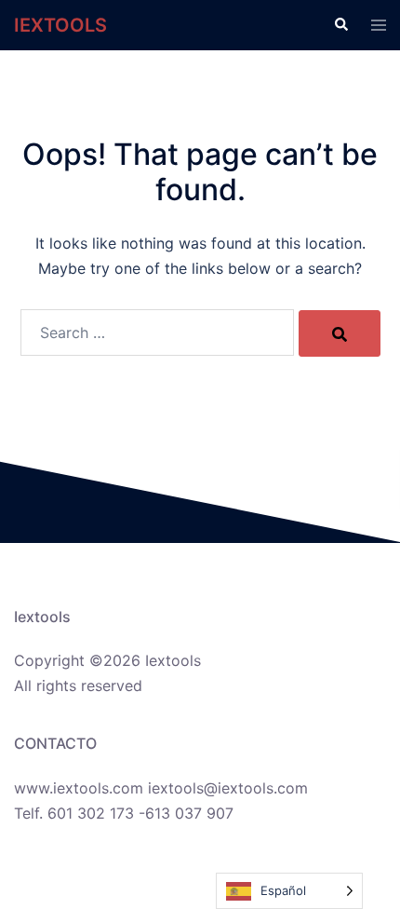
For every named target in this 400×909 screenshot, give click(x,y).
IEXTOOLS (60, 25)
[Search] (339, 333)
